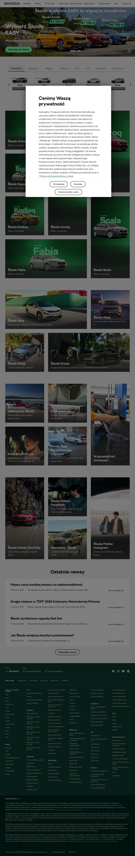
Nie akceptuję (58, 184)
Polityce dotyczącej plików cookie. (56, 176)
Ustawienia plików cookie (68, 192)
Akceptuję (78, 184)
